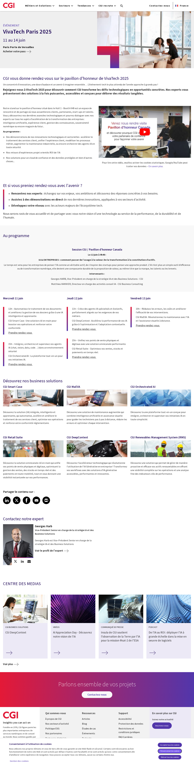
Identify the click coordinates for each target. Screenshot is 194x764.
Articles (86, 718)
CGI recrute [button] (106, 5)
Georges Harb (43, 526)
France (184, 5)
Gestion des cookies (19, 761)
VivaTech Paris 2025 (119, 111)
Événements (88, 733)
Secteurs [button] (64, 5)
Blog (84, 723)
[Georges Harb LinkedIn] (22, 561)
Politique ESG (52, 728)
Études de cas (89, 728)
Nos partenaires (53, 733)
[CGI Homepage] (8, 5)
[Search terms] (121, 6)
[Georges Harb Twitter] (15, 561)
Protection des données (131, 723)
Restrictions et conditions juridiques (129, 730)
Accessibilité (125, 718)
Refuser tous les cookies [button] (170, 757)
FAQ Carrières (125, 736)
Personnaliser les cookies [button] (169, 751)
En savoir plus (156, 166)
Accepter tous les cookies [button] (169, 745)
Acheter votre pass (14, 51)
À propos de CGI (53, 718)
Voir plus (8, 664)
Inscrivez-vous (162, 725)
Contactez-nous (159, 5)
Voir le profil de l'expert (49, 550)
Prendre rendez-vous (20, 332)
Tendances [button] (84, 5)
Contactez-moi (29, 561)
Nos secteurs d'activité (57, 723)
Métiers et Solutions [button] (38, 5)
